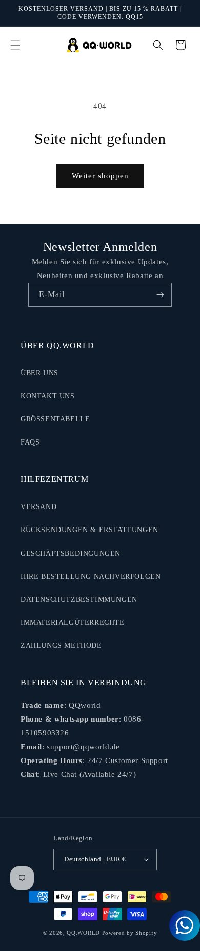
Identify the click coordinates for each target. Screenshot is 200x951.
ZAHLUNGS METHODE (61, 645)
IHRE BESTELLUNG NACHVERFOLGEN (91, 576)
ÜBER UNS (39, 373)
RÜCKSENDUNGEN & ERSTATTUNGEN (89, 530)
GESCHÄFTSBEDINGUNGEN (71, 553)
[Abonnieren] (160, 295)
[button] (15, 45)
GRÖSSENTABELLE (55, 419)
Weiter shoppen (100, 176)
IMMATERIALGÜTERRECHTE (73, 622)
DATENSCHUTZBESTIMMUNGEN (79, 599)
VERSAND (38, 507)
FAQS (30, 442)
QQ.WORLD (83, 932)
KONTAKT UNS (48, 396)
